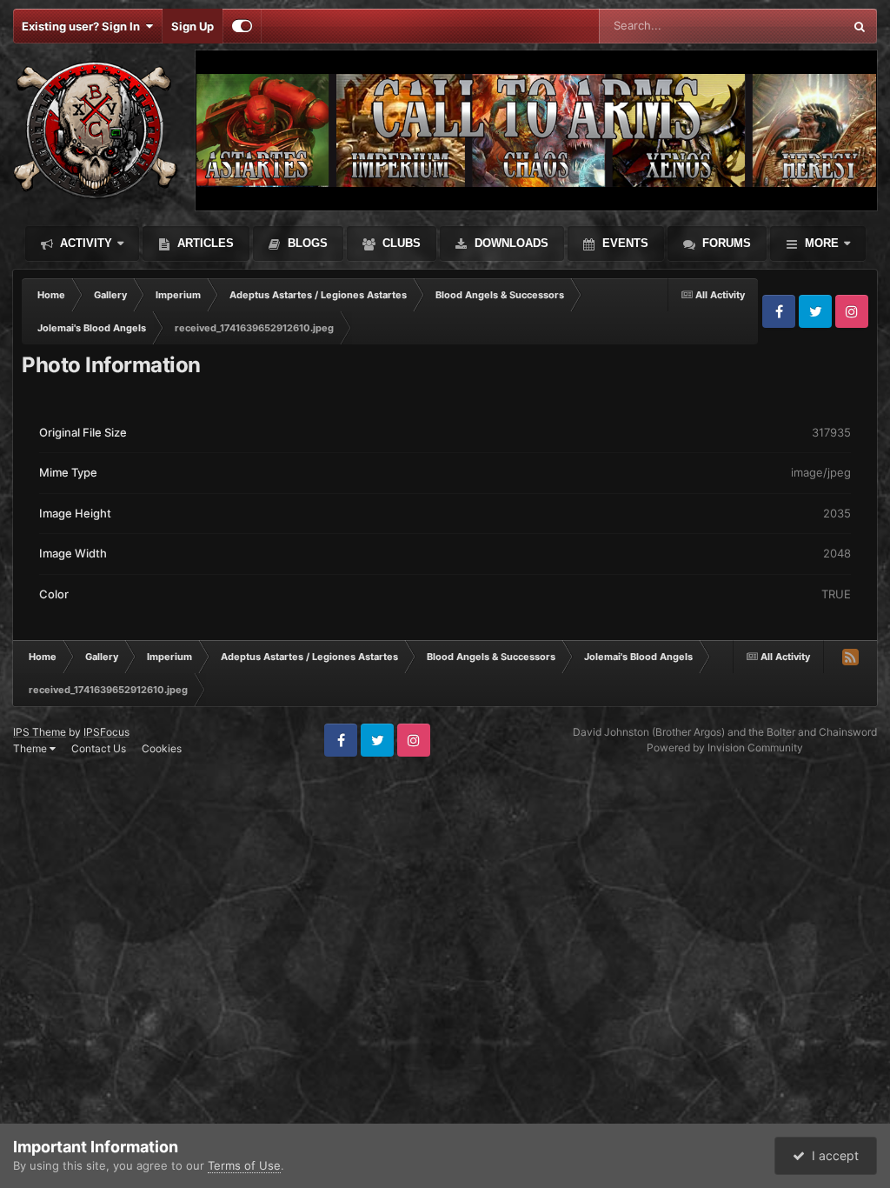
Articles (204, 243)
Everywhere (789, 25)
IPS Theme (39, 731)
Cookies (162, 748)
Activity (84, 243)
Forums (725, 243)
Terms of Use (244, 1165)
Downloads (509, 243)
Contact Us (98, 748)
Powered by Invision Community (725, 747)
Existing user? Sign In (83, 26)
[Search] (859, 26)
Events (623, 243)
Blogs (306, 243)
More (821, 243)
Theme (31, 748)
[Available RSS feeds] (850, 656)
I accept (832, 1155)
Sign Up (192, 26)
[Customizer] (242, 26)
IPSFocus (106, 731)
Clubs (400, 243)
